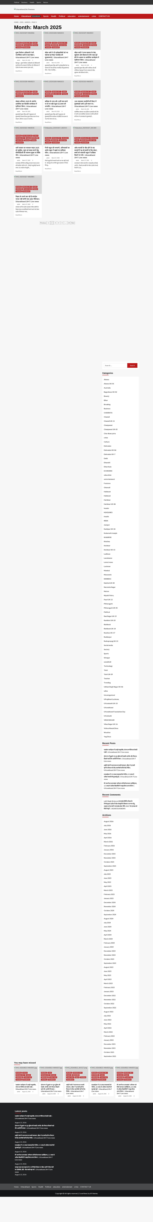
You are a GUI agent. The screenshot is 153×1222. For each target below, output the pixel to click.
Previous (43, 223)
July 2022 (107, 1016)
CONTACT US (104, 16)
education (72, 16)
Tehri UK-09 (108, 674)
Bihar (106, 400)
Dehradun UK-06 (110, 450)
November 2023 (110, 955)
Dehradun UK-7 (27, 42)
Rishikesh (107, 624)
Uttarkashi (108, 716)
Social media (108, 645)
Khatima (107, 541)
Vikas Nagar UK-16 (111, 724)
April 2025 (107, 886)
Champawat (108, 425)
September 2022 (110, 1008)
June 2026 (107, 829)
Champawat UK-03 (111, 429)
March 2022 (108, 1032)
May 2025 (107, 882)
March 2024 (108, 939)
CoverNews (83, 1193)
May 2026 (107, 833)
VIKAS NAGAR (109, 720)
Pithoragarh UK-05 (111, 608)
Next (72, 223)
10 (69, 223)
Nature (45, 2)
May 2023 (107, 975)
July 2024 (107, 923)
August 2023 (108, 967)
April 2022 (107, 1028)
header (35, 42)
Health (32, 2)
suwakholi (107, 662)
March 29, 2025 (26, 60)
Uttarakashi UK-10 (111, 703)
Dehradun (107, 446)
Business (24, 2)
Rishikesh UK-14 (110, 629)
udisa (106, 691)
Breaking (18, 42)
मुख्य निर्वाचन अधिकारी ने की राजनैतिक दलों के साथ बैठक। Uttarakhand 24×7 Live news (27, 55)
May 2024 (107, 931)
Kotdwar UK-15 (109, 550)
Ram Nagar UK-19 (110, 616)
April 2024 (107, 935)
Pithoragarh (108, 604)
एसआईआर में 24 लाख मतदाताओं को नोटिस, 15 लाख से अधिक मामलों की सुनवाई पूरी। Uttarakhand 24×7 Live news (120, 776)
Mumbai (107, 570)
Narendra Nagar (109, 587)
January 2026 (109, 850)
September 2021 (110, 1056)
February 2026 (109, 846)
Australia (107, 388)
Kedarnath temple (110, 533)
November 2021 (110, 1048)
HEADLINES (19, 45)
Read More (19, 71)
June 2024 (107, 927)
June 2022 (107, 1020)
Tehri (106, 670)
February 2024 (109, 943)
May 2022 (107, 1024)
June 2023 (107, 971)
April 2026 (107, 838)
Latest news (28, 45)
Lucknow (107, 566)
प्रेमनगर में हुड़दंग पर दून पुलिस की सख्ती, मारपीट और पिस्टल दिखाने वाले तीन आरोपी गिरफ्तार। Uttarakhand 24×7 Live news (120, 758)
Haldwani (107, 492)
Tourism (27, 140)
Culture (54, 42)
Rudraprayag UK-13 (111, 641)
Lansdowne (108, 558)
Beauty (106, 396)
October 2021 (109, 1052)
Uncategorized (109, 695)
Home (16, 16)
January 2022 (109, 1040)
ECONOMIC (108, 471)
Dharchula (107, 467)
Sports (39, 2)
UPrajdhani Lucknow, (111, 699)
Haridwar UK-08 (110, 504)
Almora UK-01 (109, 384)
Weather (107, 732)
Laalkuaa (107, 554)
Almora (106, 379)
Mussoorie (108, 575)
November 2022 (110, 999)
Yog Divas (107, 737)
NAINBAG (107, 579)
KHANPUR (107, 537)
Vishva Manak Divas (111, 728)
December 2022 (110, 995)
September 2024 (110, 914)
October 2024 (109, 910)
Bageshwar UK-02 (110, 392)
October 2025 (109, 862)
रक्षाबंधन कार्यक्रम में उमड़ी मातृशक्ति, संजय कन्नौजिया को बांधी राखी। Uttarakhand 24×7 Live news (120, 751)
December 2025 (110, 854)
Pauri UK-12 (108, 600)
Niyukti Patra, (109, 595)
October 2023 (109, 959)
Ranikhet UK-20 (109, 620)
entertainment (83, 16)
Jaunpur (107, 525)
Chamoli (107, 417)
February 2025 (109, 894)
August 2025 (108, 870)
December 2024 (110, 902)
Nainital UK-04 (109, 583)
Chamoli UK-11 (109, 421)
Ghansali (107, 487)
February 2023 (109, 987)
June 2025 (107, 878)
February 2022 (109, 1036)
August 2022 (108, 1012)
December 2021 (110, 1044)
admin (18, 60)
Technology (108, 666)
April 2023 (107, 979)
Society (106, 649)
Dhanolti (107, 462)
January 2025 (109, 898)
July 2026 (107, 825)
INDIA (106, 521)
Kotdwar (107, 546)
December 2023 (110, 951)
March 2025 (108, 890)
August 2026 (108, 821)
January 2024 (109, 947)
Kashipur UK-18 (109, 529)
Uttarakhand (30, 16)
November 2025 (110, 858)
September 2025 (110, 866)
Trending (18, 47)
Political (16, 2)
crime (94, 16)
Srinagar (107, 658)
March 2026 (108, 842)
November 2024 (110, 906)
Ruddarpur (108, 637)
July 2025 (107, 874)
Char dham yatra (27, 135)
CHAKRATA (108, 413)
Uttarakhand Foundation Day (114, 712)
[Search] (137, 16)
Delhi (106, 458)
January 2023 (109, 991)
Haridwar (107, 500)
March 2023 (108, 983)
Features (107, 483)
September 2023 (110, 963)
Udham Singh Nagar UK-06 (113, 687)
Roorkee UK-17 (109, 633)
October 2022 (109, 1004)
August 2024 (108, 919)
